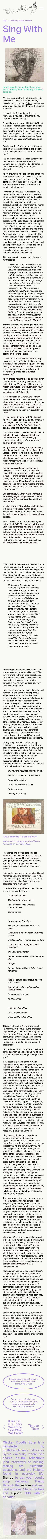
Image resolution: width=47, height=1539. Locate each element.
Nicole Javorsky (25, 21)
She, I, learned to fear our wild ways (20, 836)
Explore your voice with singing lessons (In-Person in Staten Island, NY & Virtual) (23, 1381)
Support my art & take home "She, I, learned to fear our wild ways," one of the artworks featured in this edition (23, 1403)
